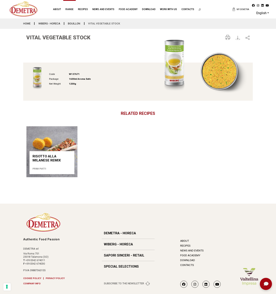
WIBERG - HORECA (49, 23)
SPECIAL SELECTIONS (121, 266)
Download (149, 9)
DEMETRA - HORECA (120, 233)
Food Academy (128, 9)
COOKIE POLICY (32, 278)
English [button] (261, 13)
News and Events (103, 9)
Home (27, 23)
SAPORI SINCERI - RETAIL (124, 255)
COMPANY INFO (32, 283)
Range (69, 9)
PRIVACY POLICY (55, 278)
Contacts (187, 9)
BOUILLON (74, 23)
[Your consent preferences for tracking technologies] (7, 287)
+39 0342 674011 (35, 260)
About (57, 9)
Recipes (83, 9)
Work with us (168, 9)
